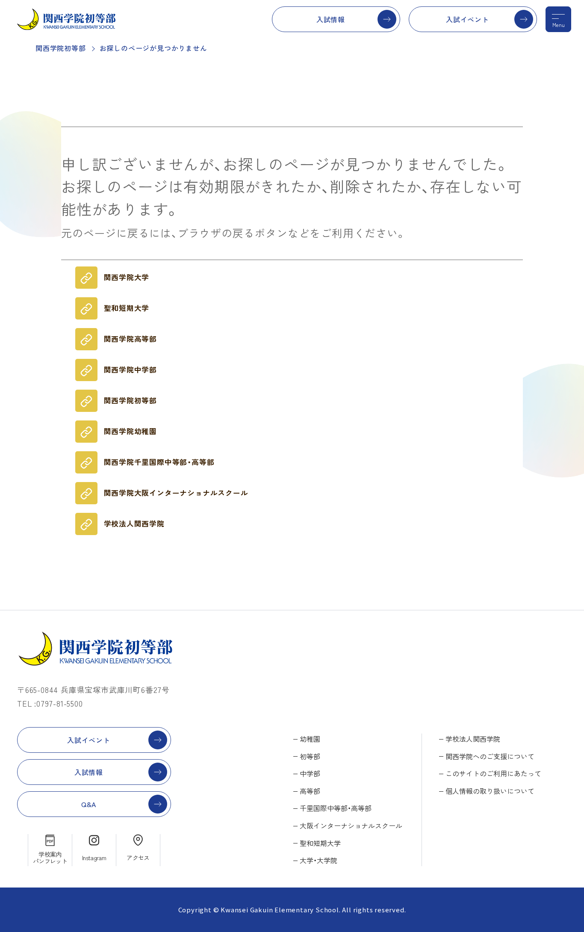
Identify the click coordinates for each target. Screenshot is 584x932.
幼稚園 (310, 739)
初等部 (310, 756)
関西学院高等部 (130, 339)
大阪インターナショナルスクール (351, 825)
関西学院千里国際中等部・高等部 (159, 462)
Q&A (88, 804)
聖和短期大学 (127, 308)
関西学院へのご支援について (489, 756)
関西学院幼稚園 (130, 431)
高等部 (310, 791)
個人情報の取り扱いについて (489, 791)
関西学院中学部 (130, 369)
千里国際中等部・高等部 (336, 808)
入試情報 (330, 19)
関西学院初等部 (60, 48)
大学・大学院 (318, 860)
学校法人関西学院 (134, 523)
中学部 (310, 773)
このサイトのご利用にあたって (493, 773)
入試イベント (467, 19)
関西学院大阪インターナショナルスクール (176, 493)
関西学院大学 (127, 277)
